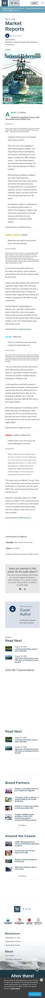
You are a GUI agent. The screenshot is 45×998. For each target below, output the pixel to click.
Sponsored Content (13, 945)
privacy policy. (15, 988)
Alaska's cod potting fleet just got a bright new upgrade (26, 789)
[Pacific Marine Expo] (8, 921)
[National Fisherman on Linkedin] (29, 909)
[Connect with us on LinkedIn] (25, 589)
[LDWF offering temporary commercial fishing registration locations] (8, 844)
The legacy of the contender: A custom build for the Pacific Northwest (27, 799)
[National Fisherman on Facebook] (23, 909)
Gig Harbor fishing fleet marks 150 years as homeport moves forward (27, 660)
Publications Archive (13, 941)
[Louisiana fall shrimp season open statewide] (8, 648)
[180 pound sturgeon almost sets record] (8, 869)
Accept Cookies (35, 994)
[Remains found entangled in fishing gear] (8, 861)
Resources (12, 933)
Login (34, 3)
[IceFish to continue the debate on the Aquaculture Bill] (8, 808)
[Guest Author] (7, 36)
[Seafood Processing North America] (38, 921)
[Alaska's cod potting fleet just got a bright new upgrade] (8, 791)
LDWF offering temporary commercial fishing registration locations (27, 844)
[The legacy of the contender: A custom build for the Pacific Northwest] (8, 799)
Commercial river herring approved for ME (24, 851)
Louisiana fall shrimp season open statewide (26, 650)
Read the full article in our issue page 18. (18, 227)
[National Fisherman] (5, 3)
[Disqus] (22, 699)
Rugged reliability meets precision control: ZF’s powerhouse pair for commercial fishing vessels (25, 817)
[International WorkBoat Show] (19, 921)
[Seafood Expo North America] (29, 921)
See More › (22, 825)
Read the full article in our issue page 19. (18, 427)
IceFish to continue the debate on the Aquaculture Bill (27, 807)
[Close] (41, 979)
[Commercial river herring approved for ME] (8, 853)
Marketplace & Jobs (13, 938)
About (9, 951)
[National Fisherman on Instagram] (26, 909)
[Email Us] (20, 589)
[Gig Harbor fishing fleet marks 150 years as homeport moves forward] (8, 657)
